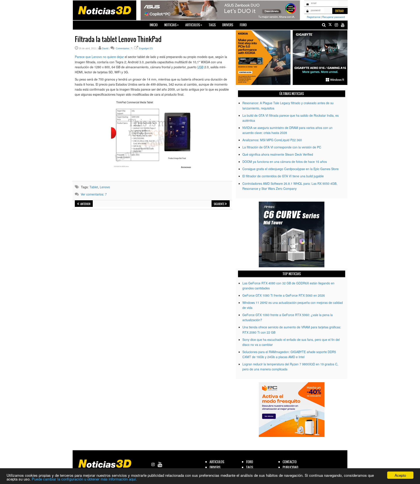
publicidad (290, 467)
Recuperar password (333, 17)
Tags (212, 24)
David (105, 48)
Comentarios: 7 (123, 48)
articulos (217, 461)
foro (249, 461)
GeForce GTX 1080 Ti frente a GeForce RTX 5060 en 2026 (283, 295)
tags (249, 467)
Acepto (400, 475)
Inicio (155, 24)
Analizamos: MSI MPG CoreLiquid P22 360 (272, 140)
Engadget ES (146, 48)
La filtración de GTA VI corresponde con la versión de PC (281, 147)
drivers (215, 467)
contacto (290, 461)
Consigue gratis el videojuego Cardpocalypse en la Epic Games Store (290, 169)
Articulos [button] (192, 24)
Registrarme (313, 17)
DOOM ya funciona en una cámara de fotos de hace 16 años (284, 161)
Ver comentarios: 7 (94, 194)
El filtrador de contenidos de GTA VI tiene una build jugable (283, 176)
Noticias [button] (170, 24)
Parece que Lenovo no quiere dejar (99, 57)
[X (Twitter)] (330, 24)
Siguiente (219, 204)
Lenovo (105, 187)
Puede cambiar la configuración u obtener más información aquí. (84, 479)
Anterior (85, 204)
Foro (243, 24)
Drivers (227, 24)
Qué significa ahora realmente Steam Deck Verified (277, 154)
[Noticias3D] (104, 10)
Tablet (93, 187)
